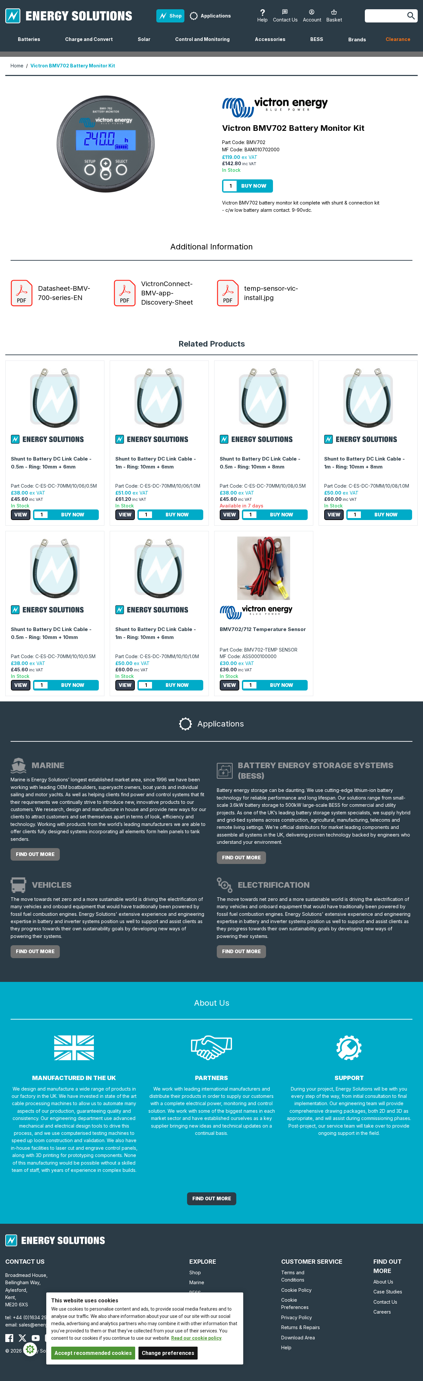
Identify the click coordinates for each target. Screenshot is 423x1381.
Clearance (398, 39)
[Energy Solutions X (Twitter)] (22, 1338)
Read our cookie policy (196, 1338)
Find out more (35, 854)
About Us (383, 1282)
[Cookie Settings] (30, 1349)
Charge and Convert (91, 44)
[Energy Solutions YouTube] (36, 1338)
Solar (147, 44)
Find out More (211, 1198)
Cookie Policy (296, 1290)
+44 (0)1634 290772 (35, 1317)
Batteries (32, 44)
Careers (382, 1312)
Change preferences (168, 1353)
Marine (196, 1282)
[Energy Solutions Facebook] (9, 1338)
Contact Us (385, 1302)
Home (17, 65)
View (20, 514)
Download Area (298, 1337)
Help (286, 1347)
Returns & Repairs (300, 1327)
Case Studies (387, 1291)
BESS (319, 44)
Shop (195, 1272)
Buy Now (253, 186)
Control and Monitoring (205, 44)
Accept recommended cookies (93, 1353)
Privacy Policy (296, 1317)
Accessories (273, 44)
